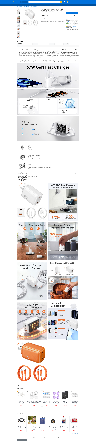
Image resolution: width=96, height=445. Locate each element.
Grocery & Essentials (28, 4)
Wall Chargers (44, 45)
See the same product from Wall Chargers (73, 407)
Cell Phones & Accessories (22, 6)
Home (17, 6)
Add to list (69, 29)
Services (20, 4)
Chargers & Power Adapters (33, 6)
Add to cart (72, 13)
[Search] (61, 2)
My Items (47, 4)
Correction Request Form (22, 439)
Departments (15, 4)
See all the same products (75, 433)
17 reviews (47, 13)
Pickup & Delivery (34, 4)
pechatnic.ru (74, 26)
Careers (44, 4)
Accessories (27, 6)
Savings (23, 4)
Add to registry (75, 29)
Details (73, 27)
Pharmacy (40, 4)
